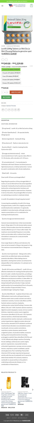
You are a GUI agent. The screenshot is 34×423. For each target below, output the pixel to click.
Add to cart (16, 92)
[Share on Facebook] (6, 109)
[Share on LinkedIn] (18, 109)
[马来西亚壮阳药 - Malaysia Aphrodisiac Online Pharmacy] (17, 6)
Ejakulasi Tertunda (13, 46)
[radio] (11, 69)
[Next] (33, 393)
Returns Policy (22, 418)
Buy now (6, 97)
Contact (14, 418)
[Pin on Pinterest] (15, 109)
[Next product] (2, 59)
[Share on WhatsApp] (2, 109)
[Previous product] (6, 59)
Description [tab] (5, 120)
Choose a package (6, 66)
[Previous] (1, 393)
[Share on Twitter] (9, 109)
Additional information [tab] (9, 124)
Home (3, 46)
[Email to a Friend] (12, 109)
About (9, 418)
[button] (2, 6)
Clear (31, 66)
